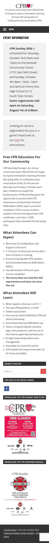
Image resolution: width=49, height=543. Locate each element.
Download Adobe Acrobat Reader (19, 533)
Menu (11, 29)
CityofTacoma (10, 530)
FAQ (17, 140)
